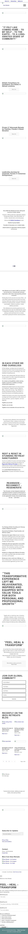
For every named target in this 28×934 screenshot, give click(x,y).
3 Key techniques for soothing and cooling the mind (20, 749)
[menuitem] (7, 1)
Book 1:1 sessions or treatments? (9, 920)
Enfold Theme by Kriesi (17, 871)
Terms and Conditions (6, 841)
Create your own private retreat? (9, 915)
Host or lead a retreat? (6, 917)
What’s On (7, 1)
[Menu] (24, 5)
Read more (4, 733)
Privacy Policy (5, 840)
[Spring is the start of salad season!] (8, 724)
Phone (3, 902)
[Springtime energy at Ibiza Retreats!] (8, 743)
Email (3, 907)
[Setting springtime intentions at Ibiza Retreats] (20, 724)
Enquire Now (5, 853)
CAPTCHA (2, 925)
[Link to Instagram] (25, 873)
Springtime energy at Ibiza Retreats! (7, 748)
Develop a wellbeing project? (8, 922)
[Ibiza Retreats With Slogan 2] (11, 5)
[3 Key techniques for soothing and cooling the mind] (20, 743)
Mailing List (20, 1)
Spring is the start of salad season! (7, 728)
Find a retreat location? (7, 918)
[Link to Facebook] (22, 873)
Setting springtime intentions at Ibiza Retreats (19, 729)
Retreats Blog (13, 1)
